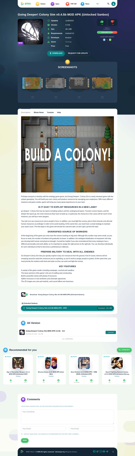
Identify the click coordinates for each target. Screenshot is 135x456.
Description (25, 112)
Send (25, 440)
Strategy (68, 42)
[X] (107, 39)
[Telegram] (104, 39)
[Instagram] (101, 451)
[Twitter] (97, 451)
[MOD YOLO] (25, 4)
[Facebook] (94, 451)
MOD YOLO (30, 452)
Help (59, 112)
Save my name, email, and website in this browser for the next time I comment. (51, 434)
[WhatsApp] (110, 39)
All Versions (67, 339)
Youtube (50, 112)
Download (57, 53)
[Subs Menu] (97, 3)
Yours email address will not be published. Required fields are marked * (47, 406)
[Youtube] (104, 451)
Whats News (39, 112)
